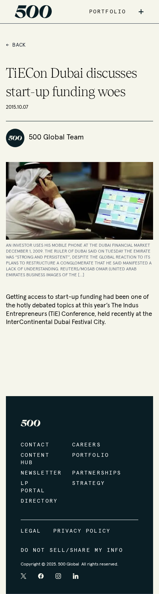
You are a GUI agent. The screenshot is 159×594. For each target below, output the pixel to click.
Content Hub (35, 459)
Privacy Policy (82, 531)
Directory (39, 501)
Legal (31, 531)
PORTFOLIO (107, 11)
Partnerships (90, 473)
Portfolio (90, 455)
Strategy (88, 483)
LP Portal (33, 487)
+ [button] (141, 11)
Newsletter (39, 473)
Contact (35, 445)
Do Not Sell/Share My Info (72, 550)
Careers (86, 445)
